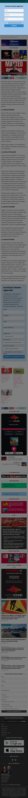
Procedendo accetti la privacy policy (14, 22)
